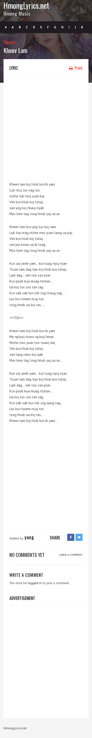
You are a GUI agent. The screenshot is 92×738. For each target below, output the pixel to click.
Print (78, 68)
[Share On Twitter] (79, 537)
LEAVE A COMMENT (71, 554)
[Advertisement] (46, 126)
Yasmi (10, 42)
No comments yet (27, 554)
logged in (35, 583)
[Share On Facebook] (70, 537)
